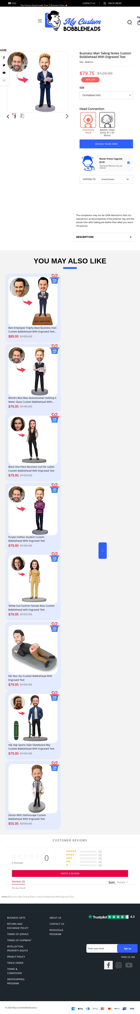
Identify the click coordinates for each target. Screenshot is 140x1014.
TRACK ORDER (15, 962)
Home (5, 896)
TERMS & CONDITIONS (14, 971)
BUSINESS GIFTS (16, 917)
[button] (14, 82)
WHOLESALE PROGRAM (56, 932)
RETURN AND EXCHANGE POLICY (17, 926)
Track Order (114, 3)
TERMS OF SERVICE (18, 934)
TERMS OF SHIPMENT (19, 940)
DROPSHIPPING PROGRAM (15, 981)
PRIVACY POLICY (16, 956)
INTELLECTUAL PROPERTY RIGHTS (17, 948)
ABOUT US (55, 917)
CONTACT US (89, 3)
